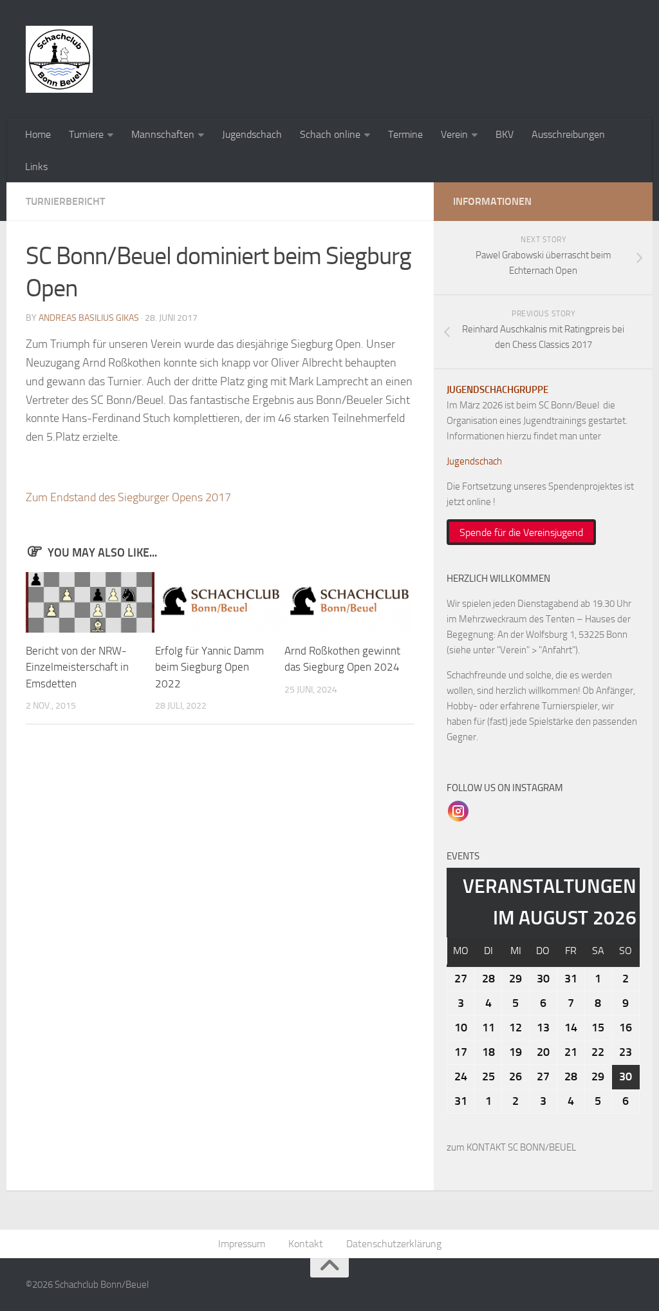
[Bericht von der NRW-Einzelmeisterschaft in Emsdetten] (90, 602)
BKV (505, 134)
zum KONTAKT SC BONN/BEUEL (511, 1147)
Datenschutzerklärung (393, 1244)
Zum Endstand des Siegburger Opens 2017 (128, 497)
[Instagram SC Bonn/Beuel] (458, 810)
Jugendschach (252, 134)
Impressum (241, 1244)
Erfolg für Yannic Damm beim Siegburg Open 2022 (209, 667)
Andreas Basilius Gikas (89, 317)
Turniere (86, 134)
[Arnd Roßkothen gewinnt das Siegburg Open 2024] (348, 602)
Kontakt (305, 1244)
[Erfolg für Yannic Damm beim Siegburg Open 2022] (219, 602)
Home (38, 134)
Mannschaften (162, 134)
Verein (454, 134)
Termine (405, 134)
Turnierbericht (65, 201)
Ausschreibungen (568, 134)
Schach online (330, 134)
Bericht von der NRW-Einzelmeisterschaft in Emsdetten (77, 667)
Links (36, 166)
